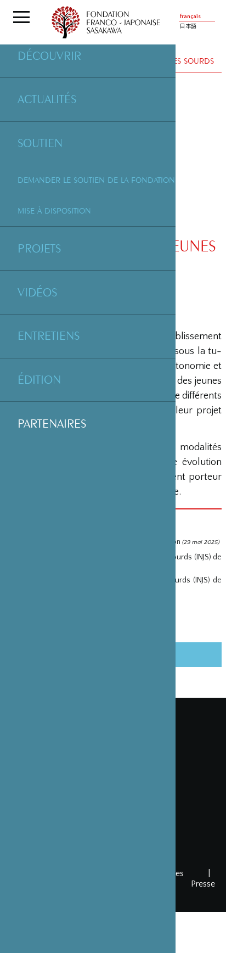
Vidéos (37, 292)
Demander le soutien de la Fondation (96, 180)
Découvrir (49, 55)
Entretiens (49, 335)
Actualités (47, 99)
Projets (39, 248)
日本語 (188, 27)
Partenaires (52, 423)
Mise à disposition (54, 210)
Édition (39, 379)
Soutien (40, 143)
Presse (203, 884)
